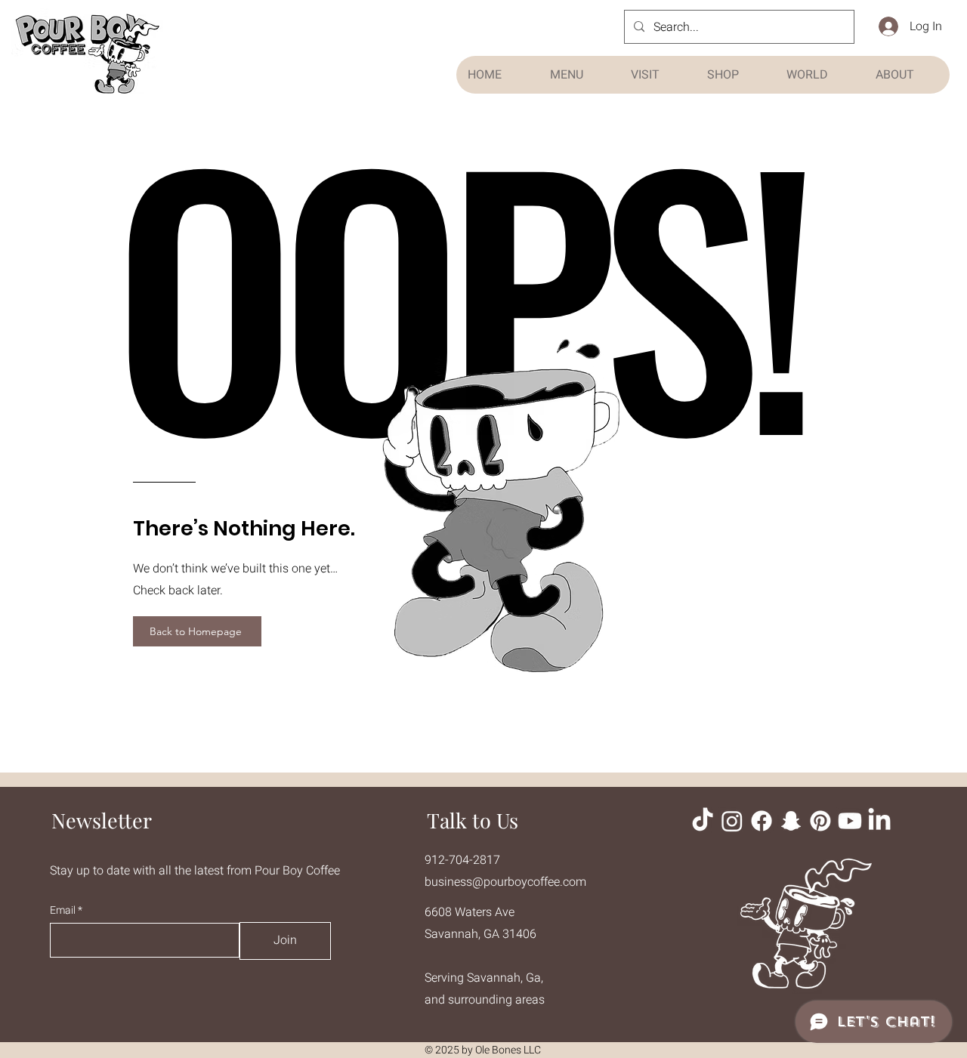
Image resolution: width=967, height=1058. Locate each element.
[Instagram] (732, 820)
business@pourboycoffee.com (505, 882)
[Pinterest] (820, 820)
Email (64, 910)
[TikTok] (702, 820)
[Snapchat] (791, 820)
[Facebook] (761, 820)
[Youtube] (850, 820)
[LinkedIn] (879, 820)
